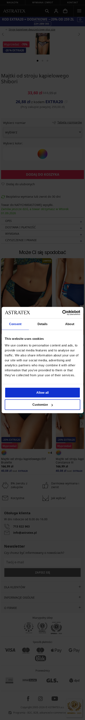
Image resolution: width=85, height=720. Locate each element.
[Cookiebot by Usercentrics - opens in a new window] (62, 312)
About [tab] (69, 324)
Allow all (42, 392)
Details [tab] (43, 324)
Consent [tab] (15, 324)
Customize (40, 404)
